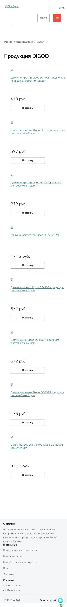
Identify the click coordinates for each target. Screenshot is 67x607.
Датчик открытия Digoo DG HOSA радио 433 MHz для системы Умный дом (38, 79)
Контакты (8, 580)
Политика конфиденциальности (20, 550)
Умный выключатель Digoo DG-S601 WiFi (35, 235)
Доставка (8, 574)
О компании (9, 524)
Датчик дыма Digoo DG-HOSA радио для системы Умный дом (35, 341)
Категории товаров (13, 556)
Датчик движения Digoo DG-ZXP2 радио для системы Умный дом (37, 394)
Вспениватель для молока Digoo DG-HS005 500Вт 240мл (37, 446)
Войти (61, 8)
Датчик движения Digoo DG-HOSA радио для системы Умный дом (38, 132)
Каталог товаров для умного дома (21, 562)
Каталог (57, 18)
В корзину (27, 108)
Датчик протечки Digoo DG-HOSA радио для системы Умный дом (37, 289)
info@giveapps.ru (12, 590)
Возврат (7, 568)
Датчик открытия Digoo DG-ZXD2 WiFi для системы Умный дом (36, 184)
